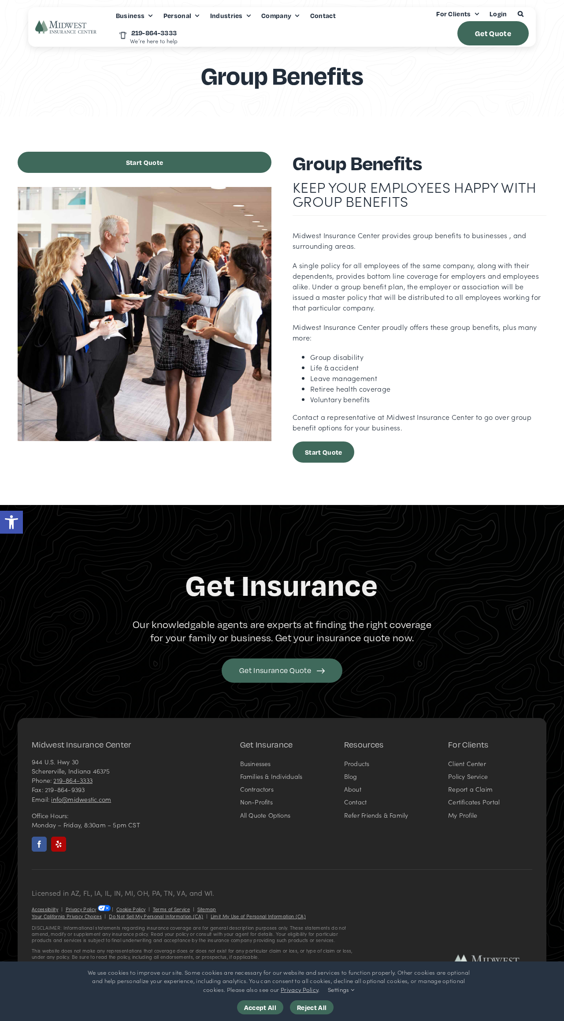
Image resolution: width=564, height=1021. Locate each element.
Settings (339, 989)
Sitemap (206, 909)
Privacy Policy (81, 909)
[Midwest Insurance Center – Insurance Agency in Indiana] (492, 958)
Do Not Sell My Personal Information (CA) (156, 916)
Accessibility (45, 909)
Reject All (312, 1007)
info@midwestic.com (81, 799)
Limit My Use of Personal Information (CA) (258, 916)
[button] (11, 522)
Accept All (260, 1007)
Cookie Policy (130, 909)
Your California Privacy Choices (67, 916)
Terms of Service (171, 909)
